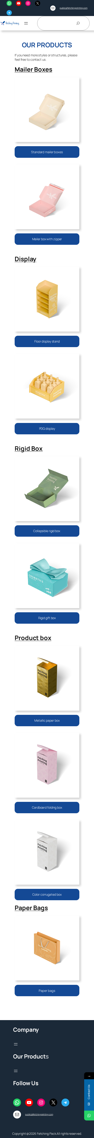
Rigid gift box (47, 618)
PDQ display (47, 428)
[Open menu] (26, 23)
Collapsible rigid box (47, 531)
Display (25, 259)
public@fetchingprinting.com (73, 7)
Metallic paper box (46, 720)
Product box (33, 638)
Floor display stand (47, 341)
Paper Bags (31, 908)
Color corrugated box (46, 894)
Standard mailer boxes (47, 152)
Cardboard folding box (47, 807)
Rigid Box (29, 448)
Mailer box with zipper (47, 239)
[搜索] (78, 23)
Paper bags (47, 990)
